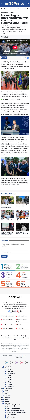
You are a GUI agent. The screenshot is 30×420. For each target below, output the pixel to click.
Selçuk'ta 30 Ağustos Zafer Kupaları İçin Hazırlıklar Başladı (24, 267)
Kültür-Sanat (21, 9)
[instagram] (16, 362)
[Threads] (20, 311)
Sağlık (26, 337)
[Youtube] (18, 311)
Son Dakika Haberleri (7, 328)
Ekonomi (6, 264)
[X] (12, 311)
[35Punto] (14, 3)
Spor (22, 264)
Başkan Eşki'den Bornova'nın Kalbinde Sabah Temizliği (24, 284)
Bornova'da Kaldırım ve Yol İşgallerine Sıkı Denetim (10, 284)
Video (6, 390)
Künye (10, 355)
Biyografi (7, 395)
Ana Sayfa (4, 9)
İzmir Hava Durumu (22, 316)
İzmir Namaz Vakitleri (8, 319)
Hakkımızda (4, 355)
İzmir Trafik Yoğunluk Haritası (21, 320)
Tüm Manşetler (20, 324)
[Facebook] (9, 311)
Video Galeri (4, 12)
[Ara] (28, 3)
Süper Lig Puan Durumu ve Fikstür (16, 412)
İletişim (3, 356)
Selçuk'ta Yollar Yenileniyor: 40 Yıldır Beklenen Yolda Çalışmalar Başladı (24, 276)
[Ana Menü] (1, 3)
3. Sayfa (9, 337)
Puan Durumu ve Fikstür (8, 324)
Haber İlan (15, 337)
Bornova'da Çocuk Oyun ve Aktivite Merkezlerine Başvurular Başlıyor (10, 276)
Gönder (4, 256)
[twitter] (11, 362)
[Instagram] (15, 311)
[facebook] (6, 362)
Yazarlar (7, 392)
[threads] (26, 362)
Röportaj (7, 394)
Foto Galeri (8, 388)
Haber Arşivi (20, 328)
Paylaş (4, 57)
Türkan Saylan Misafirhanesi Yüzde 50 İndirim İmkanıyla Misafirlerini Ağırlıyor (8, 267)
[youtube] (21, 362)
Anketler (7, 397)
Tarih (22, 336)
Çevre (26, 336)
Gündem (12, 9)
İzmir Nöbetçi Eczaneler (8, 316)
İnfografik (21, 337)
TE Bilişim (23, 356)
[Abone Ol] (28, 57)
